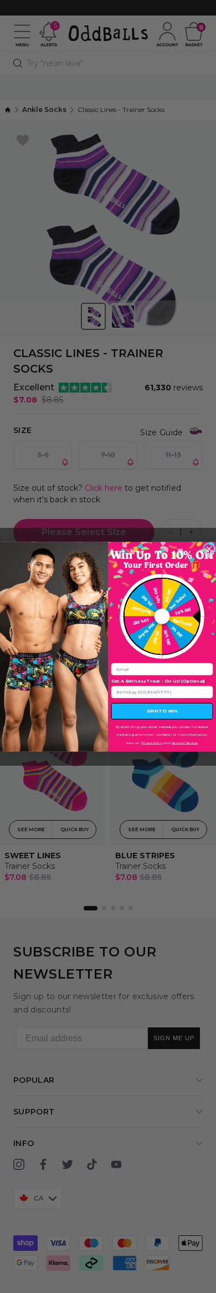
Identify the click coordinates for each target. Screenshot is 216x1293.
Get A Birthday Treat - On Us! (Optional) (158, 681)
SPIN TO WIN (162, 711)
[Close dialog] (209, 548)
